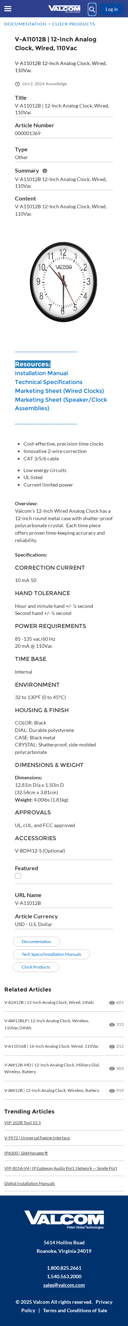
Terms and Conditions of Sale (75, 1310)
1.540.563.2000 (64, 1276)
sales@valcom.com (64, 1285)
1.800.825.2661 (64, 1268)
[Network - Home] (64, 9)
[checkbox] (18, 876)
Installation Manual (41, 373)
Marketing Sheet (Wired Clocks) (59, 391)
